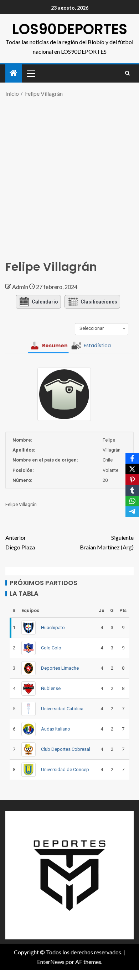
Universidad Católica (62, 708)
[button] (30, 73)
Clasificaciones (99, 302)
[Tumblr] (132, 490)
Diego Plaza (20, 542)
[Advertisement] (69, 175)
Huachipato (53, 627)
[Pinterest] (132, 479)
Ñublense (51, 688)
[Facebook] (132, 458)
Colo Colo (51, 647)
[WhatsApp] (132, 501)
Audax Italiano (55, 729)
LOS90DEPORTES (69, 29)
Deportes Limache (60, 668)
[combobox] (101, 328)
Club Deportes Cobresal (65, 749)
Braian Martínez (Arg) (107, 542)
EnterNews (51, 961)
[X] (132, 469)
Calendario (45, 302)
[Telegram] (132, 511)
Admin (20, 286)
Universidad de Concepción (67, 769)
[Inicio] (13, 73)
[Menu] (30, 73)
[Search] (127, 73)
